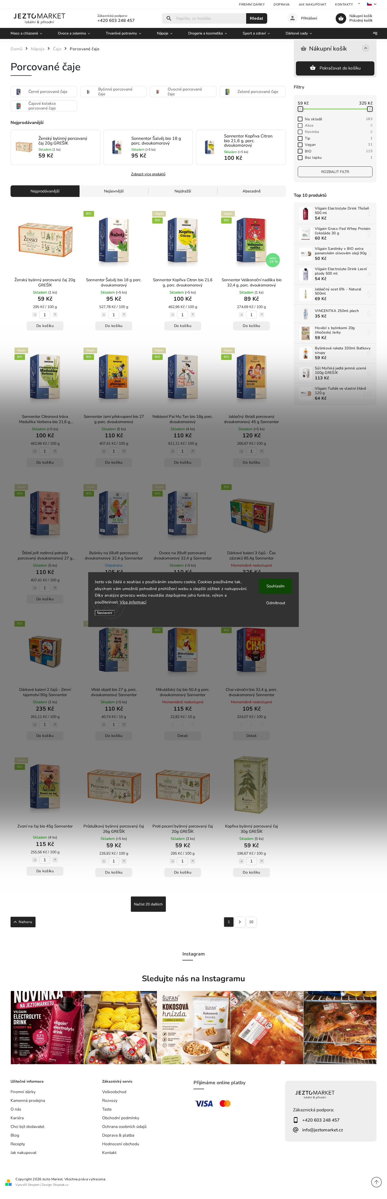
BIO (339, 151)
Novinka (339, 131)
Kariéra (17, 1118)
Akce (339, 125)
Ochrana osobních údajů (124, 1126)
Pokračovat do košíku (340, 68)
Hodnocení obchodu (120, 1144)
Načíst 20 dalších (148, 904)
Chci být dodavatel (27, 1126)
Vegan (339, 144)
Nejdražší (183, 191)
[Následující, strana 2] (240, 922)
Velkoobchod (114, 1091)
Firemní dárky (252, 4)
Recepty (18, 1144)
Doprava (282, 4)
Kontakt (109, 1152)
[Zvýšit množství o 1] (55, 314)
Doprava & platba (118, 1135)
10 (251, 921)
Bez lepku (339, 157)
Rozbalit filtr (335, 171)
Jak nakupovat (312, 4)
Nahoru (25, 921)
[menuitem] (30, 33)
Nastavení (104, 613)
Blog (15, 1135)
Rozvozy (109, 1100)
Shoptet (33, 1185)
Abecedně (251, 191)
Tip (339, 138)
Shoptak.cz (60, 1185)
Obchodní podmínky (120, 1118)
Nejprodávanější (45, 191)
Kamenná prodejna (28, 1100)
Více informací (133, 602)
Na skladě (339, 119)
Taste (107, 1109)
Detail (182, 735)
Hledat (256, 18)
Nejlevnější (113, 191)
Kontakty (344, 4)
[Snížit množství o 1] (34, 314)
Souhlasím (275, 586)
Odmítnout (275, 603)
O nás (16, 1109)
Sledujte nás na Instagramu (193, 978)
